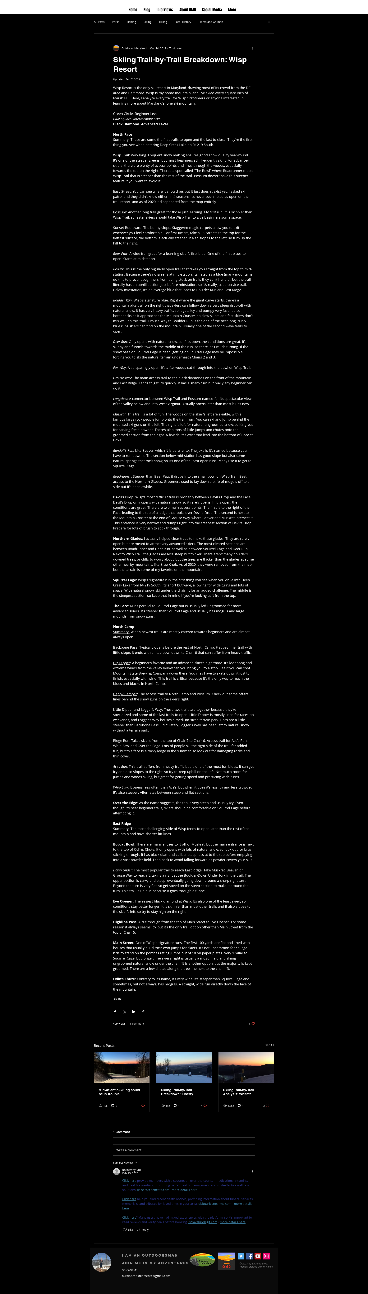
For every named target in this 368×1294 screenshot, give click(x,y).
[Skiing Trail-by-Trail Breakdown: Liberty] (184, 1067)
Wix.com (268, 1266)
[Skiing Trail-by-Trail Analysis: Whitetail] (246, 1067)
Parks (115, 22)
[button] (269, 21)
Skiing (147, 22)
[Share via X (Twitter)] (124, 1011)
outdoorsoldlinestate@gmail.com (146, 1276)
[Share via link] (143, 1011)
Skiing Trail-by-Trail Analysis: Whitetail (238, 1092)
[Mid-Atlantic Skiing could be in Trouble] (122, 1067)
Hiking (163, 22)
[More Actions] (252, 1171)
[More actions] (252, 48)
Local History (183, 22)
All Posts (99, 22)
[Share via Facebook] (115, 1011)
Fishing (131, 22)
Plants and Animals (211, 22)
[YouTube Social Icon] (258, 1256)
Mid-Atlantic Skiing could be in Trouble (119, 1092)
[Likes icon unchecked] (124, 1229)
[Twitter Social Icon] (241, 1256)
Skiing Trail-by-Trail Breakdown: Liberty (177, 1092)
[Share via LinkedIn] (134, 1011)
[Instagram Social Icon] (266, 1256)
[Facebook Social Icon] (249, 1256)
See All (269, 1045)
